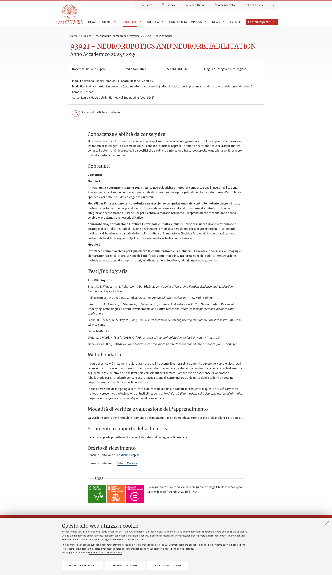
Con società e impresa (185, 22)
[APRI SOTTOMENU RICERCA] (161, 22)
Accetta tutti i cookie (168, 565)
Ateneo (107, 22)
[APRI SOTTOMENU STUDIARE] (139, 22)
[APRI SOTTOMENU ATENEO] (115, 22)
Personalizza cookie (125, 565)
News (216, 22)
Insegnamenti (163, 36)
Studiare (130, 22)
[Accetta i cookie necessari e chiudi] (326, 523)
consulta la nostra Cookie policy (105, 552)
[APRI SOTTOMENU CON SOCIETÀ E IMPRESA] (204, 22)
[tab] (272, 5)
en (272, 5)
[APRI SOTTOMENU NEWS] (222, 22)
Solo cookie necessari (82, 565)
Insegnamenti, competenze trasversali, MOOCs (123, 36)
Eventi (235, 22)
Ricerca (153, 22)
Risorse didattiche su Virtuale (101, 112)
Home (92, 22)
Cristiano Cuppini (95, 69)
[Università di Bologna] (70, 14)
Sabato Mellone (130, 81)
